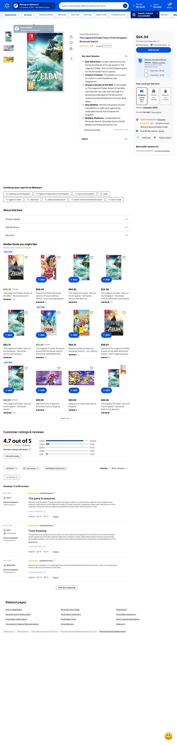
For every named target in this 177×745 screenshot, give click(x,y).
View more (65, 418)
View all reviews (12, 456)
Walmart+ (147, 15)
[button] (139, 5)
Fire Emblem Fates (68, 619)
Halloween (62, 15)
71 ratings (99, 46)
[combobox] (94, 5)
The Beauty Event (118, 15)
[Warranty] (126, 235)
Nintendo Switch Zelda (70, 609)
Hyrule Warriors (67, 624)
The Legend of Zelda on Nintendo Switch (22, 624)
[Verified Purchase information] (54, 493)
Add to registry (165, 137)
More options (156, 112)
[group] (91, 46)
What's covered (158, 62)
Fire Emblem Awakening (71, 614)
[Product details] (126, 219)
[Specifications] (126, 227)
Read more (32, 542)
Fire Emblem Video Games (16, 619)
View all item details (92, 130)
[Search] (125, 6)
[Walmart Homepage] (7, 5)
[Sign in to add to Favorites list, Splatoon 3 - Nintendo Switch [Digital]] (91, 368)
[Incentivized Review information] (44, 511)
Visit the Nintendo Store (89, 34)
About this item (12, 210)
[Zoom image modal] (71, 48)
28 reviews (26, 445)
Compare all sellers (162, 151)
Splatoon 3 (120, 624)
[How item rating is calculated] (30, 449)
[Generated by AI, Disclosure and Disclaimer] (127, 130)
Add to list (146, 137)
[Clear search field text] (118, 5)
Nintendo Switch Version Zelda (18, 614)
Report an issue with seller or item (154, 127)
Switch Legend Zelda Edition (128, 619)
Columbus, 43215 (150, 107)
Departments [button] (10, 15)
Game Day (134, 15)
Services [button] (28, 15)
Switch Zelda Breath (14, 609)
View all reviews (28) (67, 587)
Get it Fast (75, 15)
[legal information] (158, 41)
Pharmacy (88, 15)
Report (56, 516)
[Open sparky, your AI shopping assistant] (168, 736)
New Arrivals (101, 15)
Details (161, 131)
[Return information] (168, 45)
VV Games (161, 119)
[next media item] (71, 58)
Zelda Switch (121, 609)
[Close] (51, 15)
